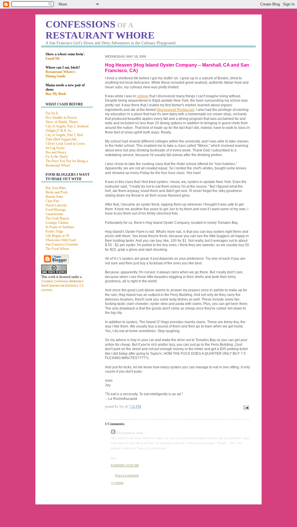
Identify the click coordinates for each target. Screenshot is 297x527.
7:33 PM (135, 407)
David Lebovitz (56, 205)
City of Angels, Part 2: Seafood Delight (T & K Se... (67, 128)
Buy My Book (56, 94)
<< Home (117, 482)
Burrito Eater (54, 197)
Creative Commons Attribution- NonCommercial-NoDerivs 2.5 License (62, 285)
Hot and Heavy (56, 152)
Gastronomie (54, 214)
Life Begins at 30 (57, 236)
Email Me (53, 58)
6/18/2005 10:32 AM (125, 465)
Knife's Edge (54, 231)
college (142, 96)
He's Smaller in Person (61, 118)
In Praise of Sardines (60, 227)
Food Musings (56, 210)
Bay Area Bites (56, 188)
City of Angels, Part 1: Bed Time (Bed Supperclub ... (64, 137)
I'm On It (52, 113)
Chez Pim (52, 201)
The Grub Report (57, 218)
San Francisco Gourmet (62, 244)
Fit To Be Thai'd (57, 157)
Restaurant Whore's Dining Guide (61, 74)
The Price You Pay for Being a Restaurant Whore (67, 163)
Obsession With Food (61, 240)
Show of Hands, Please (62, 122)
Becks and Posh (57, 192)
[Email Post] (245, 408)
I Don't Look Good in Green (65, 144)
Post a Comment (127, 475)
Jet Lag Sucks (55, 148)
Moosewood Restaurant (175, 110)
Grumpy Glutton (57, 223)
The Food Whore (57, 249)
